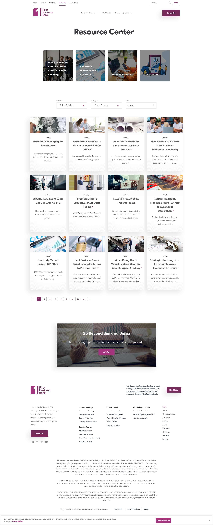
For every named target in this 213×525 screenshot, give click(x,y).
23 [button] (83, 299)
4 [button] (55, 299)
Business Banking (88, 13)
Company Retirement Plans (88, 422)
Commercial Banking (86, 411)
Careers (43, 3)
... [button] (72, 299)
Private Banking (112, 422)
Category (94, 101)
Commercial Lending (86, 418)
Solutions (60, 101)
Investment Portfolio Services (142, 411)
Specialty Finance (85, 427)
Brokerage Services (113, 425)
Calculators (151, 74)
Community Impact (169, 414)
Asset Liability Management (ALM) (144, 414)
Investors (166, 436)
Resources (62, 3)
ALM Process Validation (141, 418)
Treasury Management (86, 414)
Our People (166, 418)
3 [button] (49, 299)
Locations (52, 3)
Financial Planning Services (116, 411)
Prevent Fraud (73, 3)
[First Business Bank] (42, 390)
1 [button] (38, 299)
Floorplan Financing (85, 441)
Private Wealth (105, 13)
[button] (154, 105)
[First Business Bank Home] (43, 15)
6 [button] (66, 299)
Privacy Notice (118, 509)
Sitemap (146, 509)
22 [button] (78, 299)
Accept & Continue (163, 520)
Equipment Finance (85, 431)
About (35, 3)
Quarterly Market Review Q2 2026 (89, 70)
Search (128, 101)
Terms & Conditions (133, 509)
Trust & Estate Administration (116, 418)
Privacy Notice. (17, 521)
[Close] (209, 520)
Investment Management (115, 414)
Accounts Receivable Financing (89, 438)
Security (165, 439)
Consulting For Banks (123, 13)
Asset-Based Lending (86, 434)
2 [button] (44, 299)
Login (176, 2)
